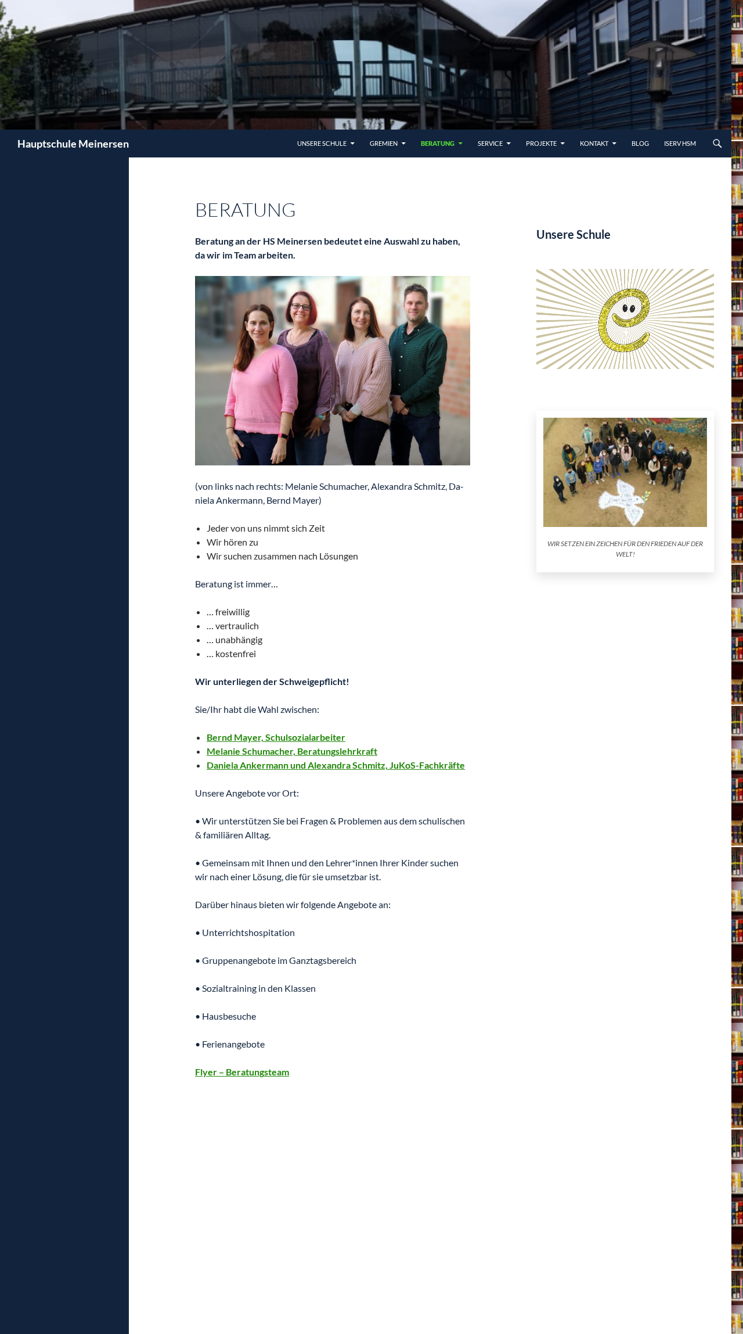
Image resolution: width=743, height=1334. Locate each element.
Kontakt (594, 143)
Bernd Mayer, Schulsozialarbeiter (276, 737)
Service (490, 143)
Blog (640, 143)
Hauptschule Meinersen (73, 143)
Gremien (384, 143)
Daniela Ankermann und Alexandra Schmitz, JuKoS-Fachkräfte (336, 764)
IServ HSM (680, 143)
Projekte (541, 143)
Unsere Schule (322, 143)
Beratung (438, 143)
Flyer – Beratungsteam (242, 1071)
